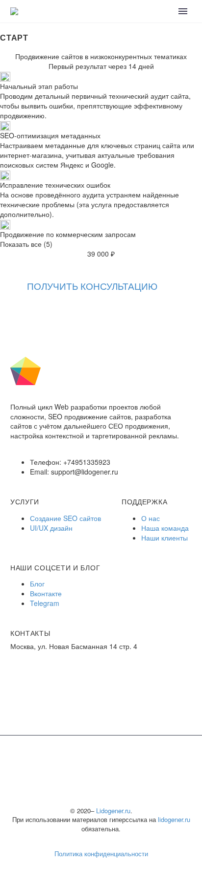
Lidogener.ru (113, 810)
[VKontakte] (6, 317)
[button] (92, 286)
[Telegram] (21, 317)
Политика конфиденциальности (101, 853)
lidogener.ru (174, 819)
